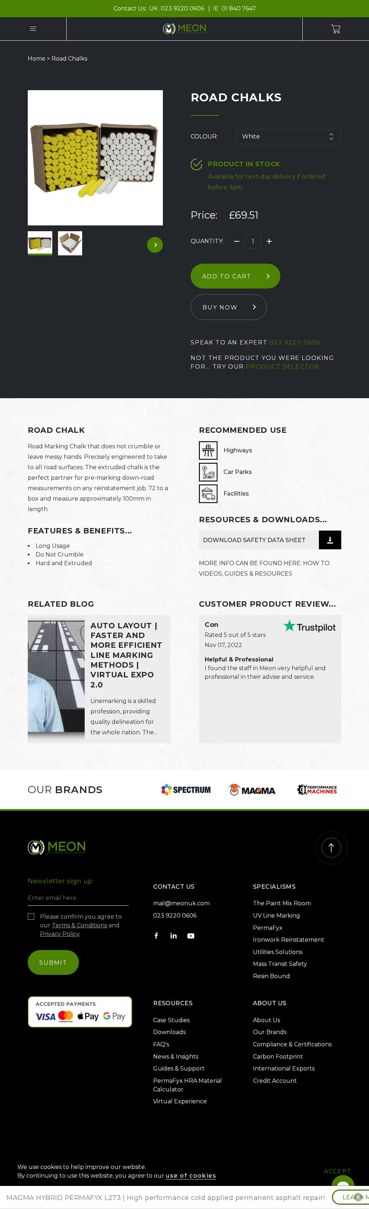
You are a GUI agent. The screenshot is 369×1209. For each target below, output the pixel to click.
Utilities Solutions (277, 952)
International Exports (284, 1068)
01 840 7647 (239, 8)
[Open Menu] (33, 28)
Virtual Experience (180, 1101)
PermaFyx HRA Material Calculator (187, 1085)
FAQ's (161, 1044)
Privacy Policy (59, 934)
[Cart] (336, 29)
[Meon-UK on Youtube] (191, 936)
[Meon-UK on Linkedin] (174, 936)
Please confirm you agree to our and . (81, 925)
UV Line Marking (276, 915)
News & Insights (175, 1056)
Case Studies (171, 1020)
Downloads (169, 1032)
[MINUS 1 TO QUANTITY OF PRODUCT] (237, 241)
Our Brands (269, 1032)
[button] (358, 1197)
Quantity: (207, 241)
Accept (338, 1171)
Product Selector (283, 366)
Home (36, 58)
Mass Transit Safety (280, 963)
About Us (266, 1020)
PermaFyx (268, 927)
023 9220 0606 (183, 8)
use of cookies (191, 1175)
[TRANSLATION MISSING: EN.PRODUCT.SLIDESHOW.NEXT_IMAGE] (155, 245)
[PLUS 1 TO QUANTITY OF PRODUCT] (269, 241)
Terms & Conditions (79, 925)
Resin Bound (271, 976)
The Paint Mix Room (282, 903)
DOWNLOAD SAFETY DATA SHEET (254, 540)
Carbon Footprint (278, 1056)
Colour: (204, 136)
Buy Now (220, 307)
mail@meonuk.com (181, 903)
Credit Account (275, 1080)
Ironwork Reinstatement (288, 939)
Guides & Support (179, 1068)
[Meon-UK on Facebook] (156, 936)
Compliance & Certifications (292, 1044)
